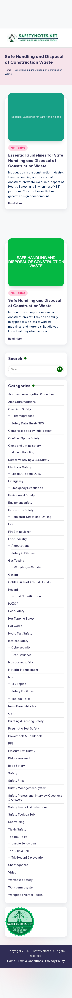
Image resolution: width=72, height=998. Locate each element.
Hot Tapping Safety (21, 618)
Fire (10, 524)
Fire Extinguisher (19, 532)
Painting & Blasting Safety (26, 721)
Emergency (15, 481)
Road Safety (16, 766)
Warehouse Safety (20, 880)
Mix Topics (18, 147)
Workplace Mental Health (25, 895)
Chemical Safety (19, 409)
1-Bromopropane (22, 416)
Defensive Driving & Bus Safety (28, 460)
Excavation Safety (21, 510)
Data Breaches (21, 655)
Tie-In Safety (17, 829)
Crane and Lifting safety (24, 446)
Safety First (16, 781)
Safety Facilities (22, 691)
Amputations (20, 545)
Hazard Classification (26, 596)
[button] (60, 369)
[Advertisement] (36, 14)
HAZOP (13, 603)
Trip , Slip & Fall (18, 851)
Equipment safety (20, 502)
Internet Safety (18, 641)
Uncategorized (18, 865)
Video (12, 872)
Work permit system (21, 887)
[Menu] (65, 38)
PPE (11, 743)
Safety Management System (27, 788)
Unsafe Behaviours (23, 843)
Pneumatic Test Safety (23, 728)
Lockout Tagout (26, 474)
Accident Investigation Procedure (31, 394)
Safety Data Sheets (27, 423)
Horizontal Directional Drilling (31, 517)
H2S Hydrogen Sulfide (26, 567)
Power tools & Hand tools (25, 736)
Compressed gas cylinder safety (30, 431)
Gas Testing (16, 560)
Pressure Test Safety (21, 751)
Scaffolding (16, 822)
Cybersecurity (21, 647)
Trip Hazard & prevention (27, 857)
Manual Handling (22, 452)
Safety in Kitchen (23, 553)
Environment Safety (21, 495)
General (13, 575)
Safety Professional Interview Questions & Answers (35, 797)
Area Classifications (22, 402)
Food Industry (17, 539)
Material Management (23, 670)
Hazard (13, 590)
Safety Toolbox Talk (21, 814)
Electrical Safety (19, 467)
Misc (11, 677)
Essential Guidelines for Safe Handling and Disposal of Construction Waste (35, 160)
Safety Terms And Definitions (27, 807)
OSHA (12, 714)
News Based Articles (22, 706)
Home (8, 70)
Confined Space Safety (24, 438)
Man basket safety (20, 662)
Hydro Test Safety (20, 633)
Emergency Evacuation (27, 488)
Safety (12, 773)
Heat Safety (16, 611)
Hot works (15, 626)
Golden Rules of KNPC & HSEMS (29, 582)
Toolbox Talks (20, 699)
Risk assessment (19, 758)
